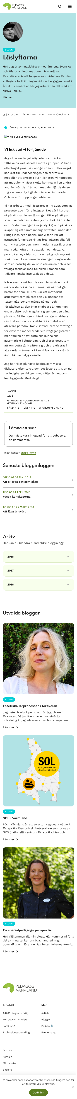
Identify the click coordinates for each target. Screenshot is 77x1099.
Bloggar (13, 114)
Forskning (9, 1026)
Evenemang (48, 1032)
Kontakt (7, 1056)
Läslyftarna (20, 57)
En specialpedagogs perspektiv (27, 930)
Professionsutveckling (16, 1032)
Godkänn (38, 1092)
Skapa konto (28, 452)
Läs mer (8, 727)
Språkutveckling (51, 408)
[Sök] (60, 6)
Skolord (7, 1069)
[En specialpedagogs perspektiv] (38, 883)
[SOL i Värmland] (38, 770)
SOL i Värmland (15, 818)
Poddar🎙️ (47, 1026)
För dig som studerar (16, 1019)
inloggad (36, 435)
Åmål (11, 396)
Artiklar (45, 1013)
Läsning (29, 408)
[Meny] (70, 6)
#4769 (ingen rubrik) (15, 1013)
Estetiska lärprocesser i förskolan (30, 706)
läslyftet (14, 408)
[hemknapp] (4, 115)
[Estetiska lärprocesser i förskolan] (38, 658)
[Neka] (72, 1087)
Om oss (7, 1050)
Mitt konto (9, 1063)
